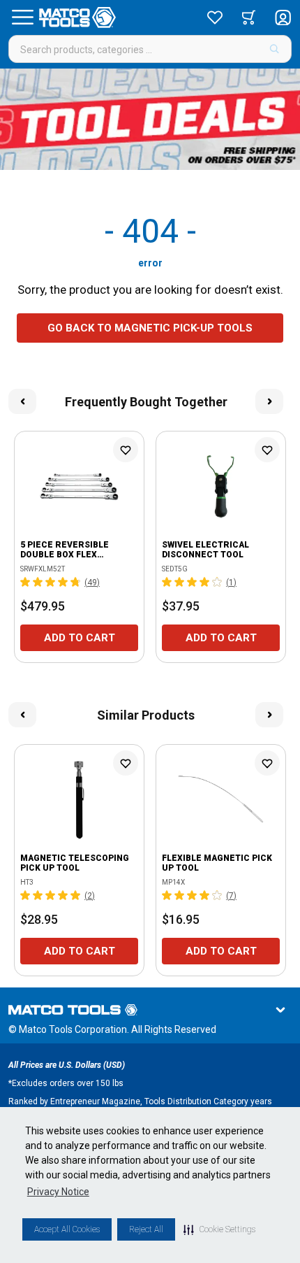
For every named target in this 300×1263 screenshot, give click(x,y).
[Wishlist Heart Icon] (125, 449)
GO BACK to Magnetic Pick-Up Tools (150, 328)
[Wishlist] (215, 17)
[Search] (274, 49)
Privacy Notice (58, 1191)
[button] (219, 1229)
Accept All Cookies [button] (67, 1229)
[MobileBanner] (150, 119)
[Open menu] (22, 17)
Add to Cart (79, 638)
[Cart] (248, 17)
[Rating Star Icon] (25, 581)
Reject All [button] (146, 1229)
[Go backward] (22, 401)
